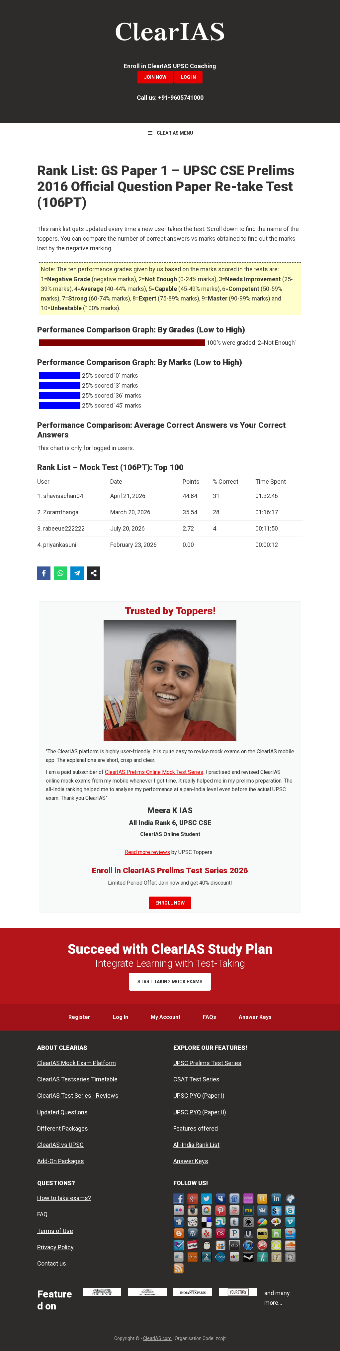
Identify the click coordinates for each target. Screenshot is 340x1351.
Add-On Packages (60, 1161)
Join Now (155, 77)
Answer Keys (190, 1161)
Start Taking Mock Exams (170, 981)
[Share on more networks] (93, 573)
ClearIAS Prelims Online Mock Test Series (154, 772)
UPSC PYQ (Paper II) (199, 1112)
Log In (188, 77)
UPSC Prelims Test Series (207, 1062)
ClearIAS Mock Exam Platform (76, 1062)
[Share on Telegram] (77, 573)
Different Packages (62, 1128)
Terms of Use (55, 1230)
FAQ (42, 1214)
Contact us (51, 1263)
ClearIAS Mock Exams (170, 33)
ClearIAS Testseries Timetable (77, 1079)
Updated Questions (62, 1112)
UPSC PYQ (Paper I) (198, 1095)
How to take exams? (64, 1197)
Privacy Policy (55, 1247)
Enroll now (170, 903)
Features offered (195, 1128)
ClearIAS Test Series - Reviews (78, 1095)
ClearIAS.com (157, 1338)
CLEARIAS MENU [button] (175, 133)
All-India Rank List (196, 1144)
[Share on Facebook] (43, 573)
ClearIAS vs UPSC (60, 1144)
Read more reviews (147, 852)
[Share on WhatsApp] (60, 573)
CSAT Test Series (196, 1079)
